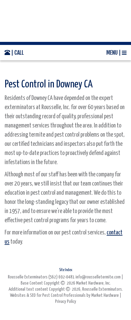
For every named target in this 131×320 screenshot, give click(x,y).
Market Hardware (105, 295)
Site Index (65, 270)
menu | (114, 52)
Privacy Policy (65, 301)
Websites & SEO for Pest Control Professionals (48, 295)
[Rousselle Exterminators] (65, 21)
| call (17, 52)
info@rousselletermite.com (98, 277)
